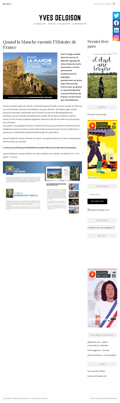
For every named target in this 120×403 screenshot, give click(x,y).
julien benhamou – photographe (102, 355)
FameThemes (111, 398)
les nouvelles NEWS (96, 371)
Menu (8, 4)
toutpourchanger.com (97, 376)
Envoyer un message (97, 114)
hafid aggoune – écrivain (98, 350)
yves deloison (60, 18)
